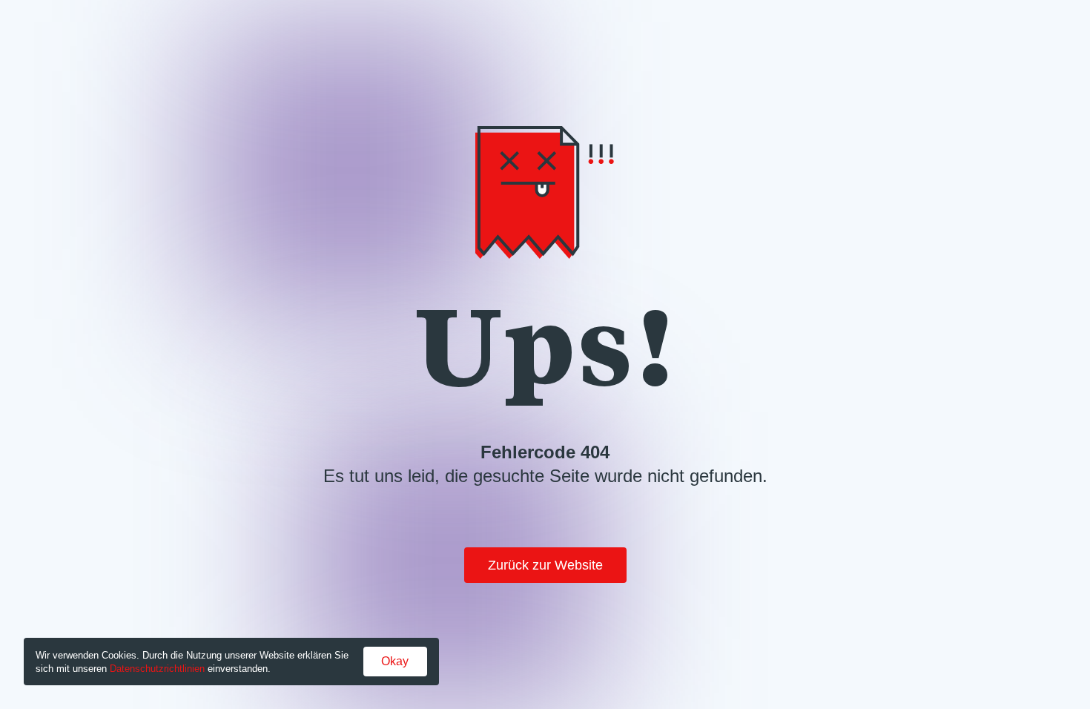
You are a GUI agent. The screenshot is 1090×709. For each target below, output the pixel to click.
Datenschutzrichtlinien (157, 668)
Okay (395, 661)
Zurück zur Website (545, 565)
